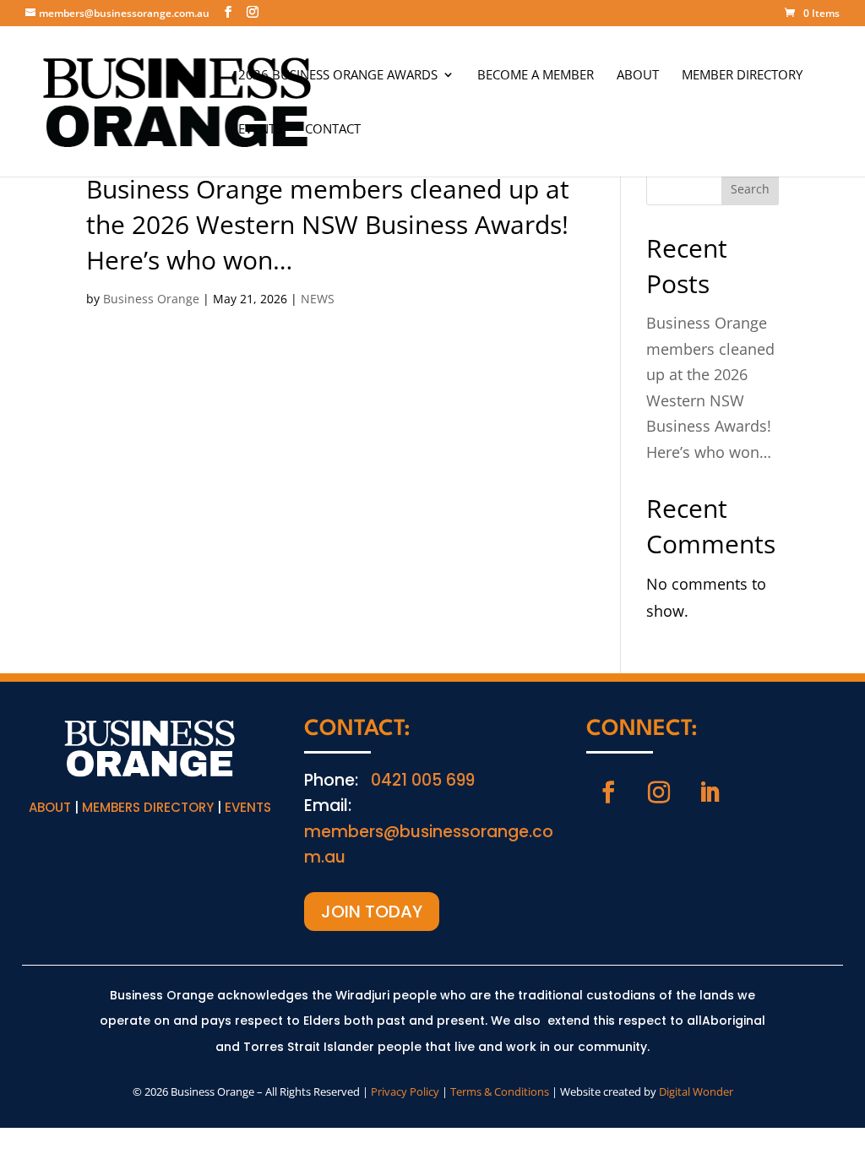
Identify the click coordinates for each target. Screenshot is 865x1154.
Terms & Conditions (499, 1091)
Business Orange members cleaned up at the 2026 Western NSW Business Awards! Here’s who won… (327, 224)
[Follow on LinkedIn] (710, 792)
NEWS (318, 299)
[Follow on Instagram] (659, 792)
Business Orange (151, 299)
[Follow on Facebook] (608, 792)
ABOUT (638, 75)
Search (750, 189)
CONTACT (333, 129)
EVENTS (260, 129)
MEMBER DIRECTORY (742, 75)
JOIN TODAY (371, 911)
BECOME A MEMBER (535, 75)
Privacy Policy (405, 1091)
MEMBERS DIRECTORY (148, 807)
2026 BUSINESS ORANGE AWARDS (338, 75)
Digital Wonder (696, 1091)
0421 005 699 (423, 780)
